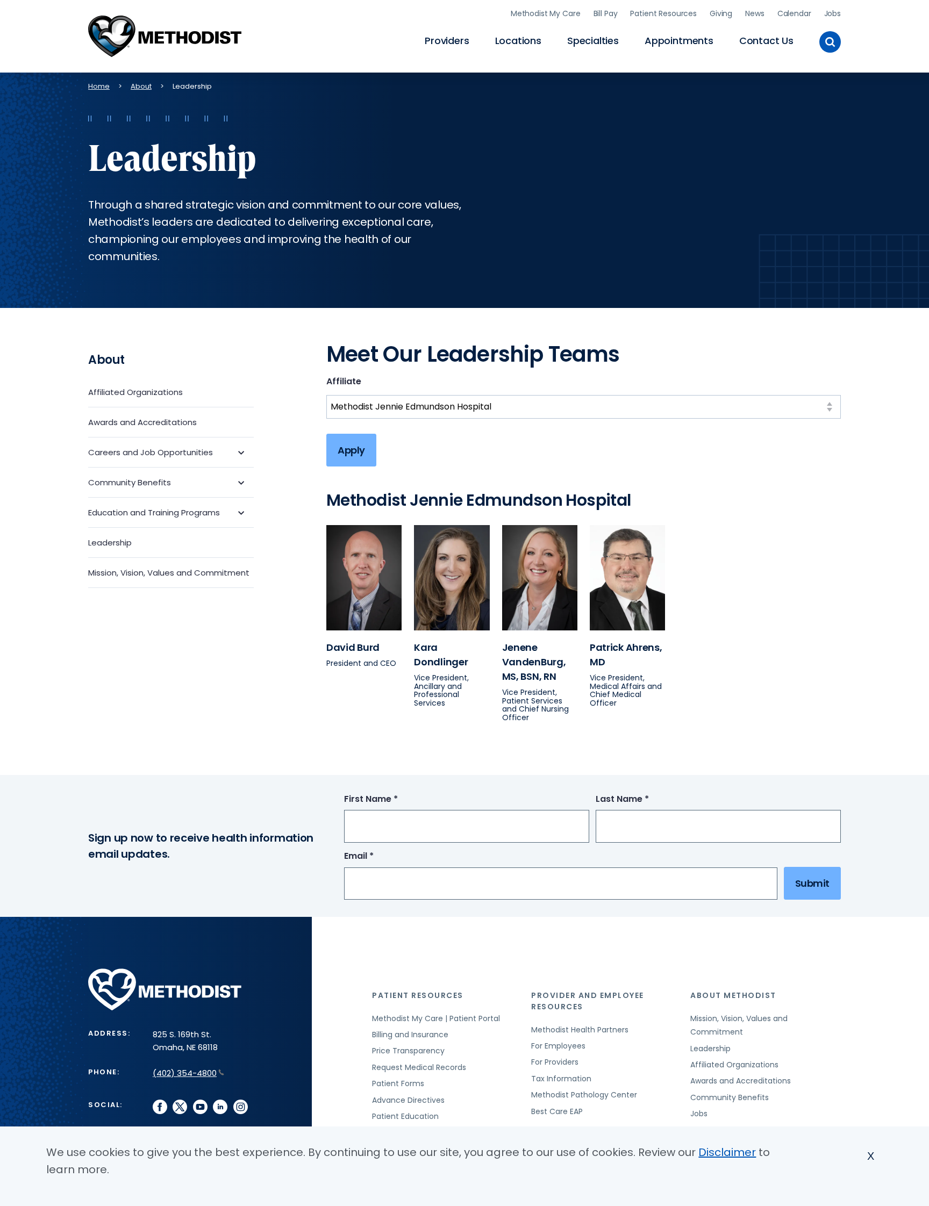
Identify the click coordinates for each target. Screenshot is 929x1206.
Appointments (679, 40)
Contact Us (766, 40)
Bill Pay (606, 13)
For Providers (554, 1062)
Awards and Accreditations (142, 422)
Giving (721, 13)
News (754, 13)
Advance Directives (408, 1100)
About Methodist (733, 995)
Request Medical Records (419, 1067)
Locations (518, 40)
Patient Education (405, 1116)
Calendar (794, 13)
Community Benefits (129, 482)
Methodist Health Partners (579, 1029)
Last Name (642, 799)
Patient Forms (398, 1083)
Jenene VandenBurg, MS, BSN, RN (534, 662)
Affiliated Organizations (135, 392)
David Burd (353, 647)
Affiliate (343, 381)
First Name (391, 799)
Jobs (832, 13)
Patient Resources (663, 13)
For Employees (558, 1045)
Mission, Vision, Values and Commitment (168, 572)
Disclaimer (727, 1152)
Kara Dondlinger (441, 655)
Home (99, 86)
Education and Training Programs (154, 512)
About (141, 86)
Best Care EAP (557, 1111)
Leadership (110, 542)
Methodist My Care (546, 13)
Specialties (593, 40)
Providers (447, 40)
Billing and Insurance (410, 1034)
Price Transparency (408, 1050)
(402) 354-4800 (185, 1073)
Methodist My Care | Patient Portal (436, 1018)
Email (378, 856)
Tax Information (561, 1078)
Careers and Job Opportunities (150, 452)
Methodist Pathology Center (584, 1094)
